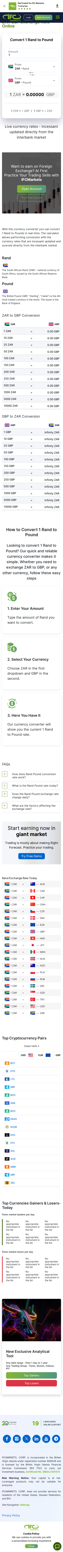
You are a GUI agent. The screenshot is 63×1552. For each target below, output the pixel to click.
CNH (42, 904)
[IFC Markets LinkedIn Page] (36, 1439)
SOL (12, 1150)
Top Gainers (31, 1375)
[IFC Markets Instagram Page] (17, 1439)
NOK (42, 958)
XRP (12, 1087)
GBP (42, 931)
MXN (42, 952)
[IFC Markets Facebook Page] (7, 1439)
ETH (12, 1071)
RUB (42, 979)
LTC (12, 1079)
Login (28, 17)
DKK (42, 918)
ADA (12, 1103)
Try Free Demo (31, 197)
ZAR (42, 1013)
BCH (12, 1095)
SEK (42, 985)
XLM (12, 1158)
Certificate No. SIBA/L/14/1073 (43, 1471)
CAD (42, 890)
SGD (42, 992)
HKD (42, 938)
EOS (12, 1134)
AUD (42, 884)
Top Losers (32, 1383)
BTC (12, 1063)
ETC (12, 1142)
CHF (42, 897)
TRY (42, 999)
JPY (42, 945)
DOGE (13, 1126)
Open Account (43, 17)
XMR (13, 1166)
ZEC (12, 1182)
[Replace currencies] (31, 73)
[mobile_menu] (57, 17)
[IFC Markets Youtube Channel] (46, 1439)
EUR (42, 924)
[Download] (57, 6)
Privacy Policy (11, 1515)
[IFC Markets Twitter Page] (27, 1439)
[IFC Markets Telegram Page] (56, 1439)
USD (42, 1006)
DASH (13, 1118)
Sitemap (25, 1504)
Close (31, 1546)
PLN (42, 972)
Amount (13, 51)
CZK (42, 911)
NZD (42, 965)
